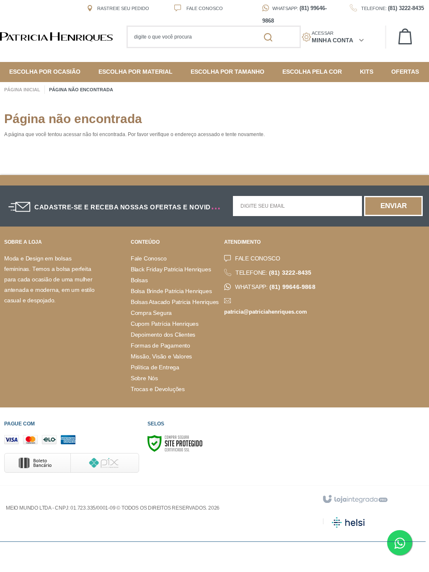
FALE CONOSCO (257, 258)
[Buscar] (268, 37)
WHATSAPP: (275, 287)
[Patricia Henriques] (60, 37)
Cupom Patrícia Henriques (165, 324)
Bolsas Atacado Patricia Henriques (175, 302)
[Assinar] (393, 206)
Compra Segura (151, 313)
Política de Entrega (155, 367)
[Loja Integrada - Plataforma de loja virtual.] (354, 500)
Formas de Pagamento (160, 346)
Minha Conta (332, 40)
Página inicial (22, 89)
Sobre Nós (144, 378)
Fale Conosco (204, 8)
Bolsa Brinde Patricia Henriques (171, 291)
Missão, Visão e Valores (161, 356)
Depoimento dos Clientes (163, 335)
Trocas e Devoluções (158, 389)
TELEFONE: (273, 273)
